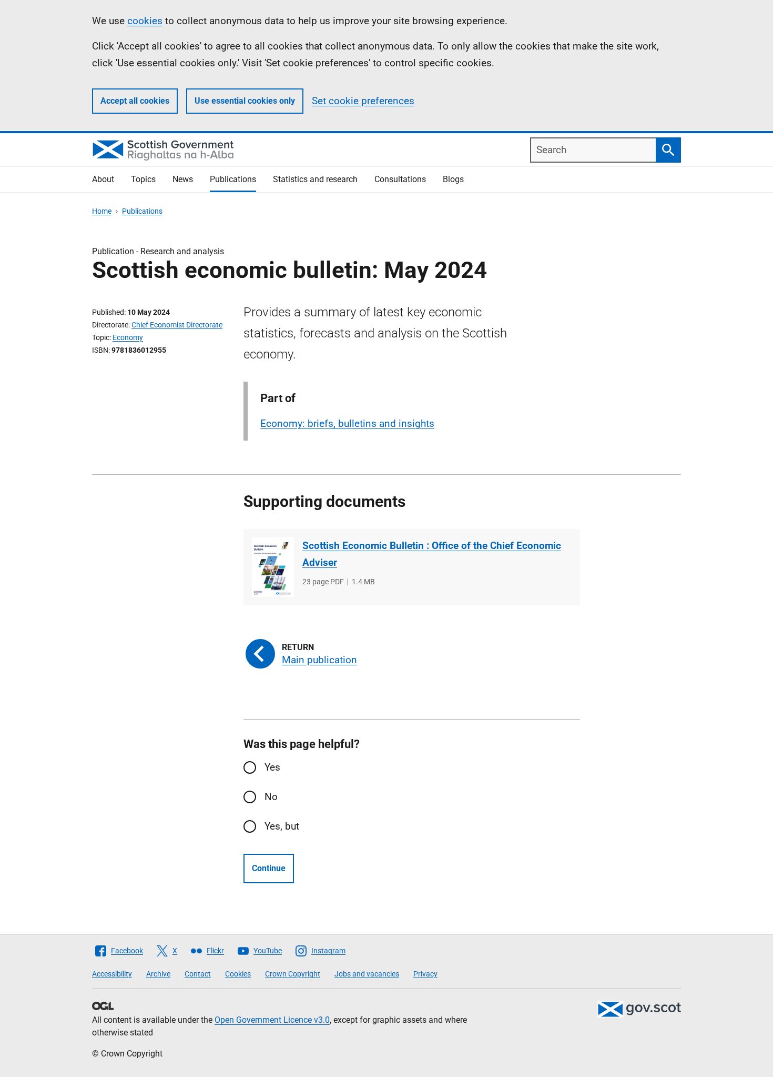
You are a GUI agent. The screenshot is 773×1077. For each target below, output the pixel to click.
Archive (158, 974)
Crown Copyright (292, 974)
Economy (128, 337)
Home (101, 211)
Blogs (453, 179)
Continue (269, 868)
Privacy (425, 974)
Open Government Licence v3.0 (272, 1020)
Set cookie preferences (363, 101)
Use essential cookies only (245, 101)
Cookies (238, 974)
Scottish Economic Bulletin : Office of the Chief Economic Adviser (431, 554)
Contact (198, 974)
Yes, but (282, 826)
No (271, 797)
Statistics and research (315, 179)
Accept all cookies (134, 101)
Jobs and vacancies (366, 974)
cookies (144, 21)
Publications (233, 179)
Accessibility (112, 974)
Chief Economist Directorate (176, 325)
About (103, 179)
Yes (272, 767)
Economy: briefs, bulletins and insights (347, 423)
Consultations (400, 179)
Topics (143, 179)
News (182, 179)
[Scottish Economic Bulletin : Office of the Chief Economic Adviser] (273, 567)
